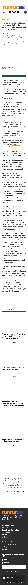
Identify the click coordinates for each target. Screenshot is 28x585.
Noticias (5, 20)
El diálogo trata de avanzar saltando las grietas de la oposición (13, 370)
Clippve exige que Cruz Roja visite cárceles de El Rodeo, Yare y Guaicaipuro (13, 336)
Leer (13, 343)
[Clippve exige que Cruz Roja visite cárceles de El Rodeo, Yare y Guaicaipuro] (14, 323)
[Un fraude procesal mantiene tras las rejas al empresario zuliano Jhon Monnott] (14, 426)
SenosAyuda (6, 89)
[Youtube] (10, 582)
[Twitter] (17, 582)
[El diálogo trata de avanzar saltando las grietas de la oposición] (14, 356)
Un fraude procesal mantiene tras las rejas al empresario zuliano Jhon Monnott (14, 439)
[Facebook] (15, 12)
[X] (18, 12)
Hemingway (14, 122)
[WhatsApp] (12, 12)
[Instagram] (21, 582)
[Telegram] (10, 12)
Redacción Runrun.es (7, 67)
